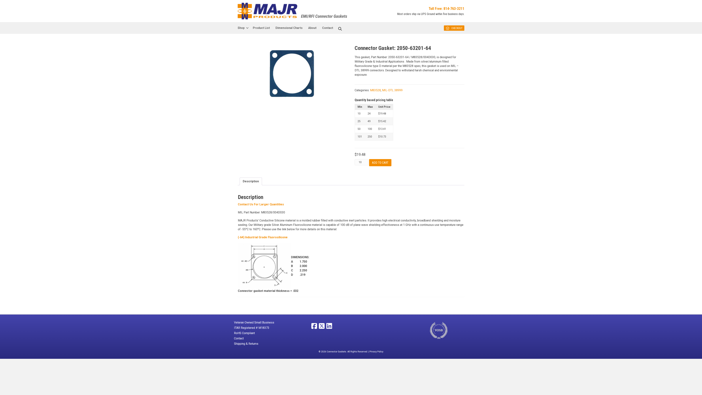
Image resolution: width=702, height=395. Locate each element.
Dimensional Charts (289, 28)
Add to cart (380, 162)
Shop (241, 28)
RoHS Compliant (244, 333)
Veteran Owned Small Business (254, 322)
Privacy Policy (376, 351)
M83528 (375, 90)
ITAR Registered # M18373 (251, 328)
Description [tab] (251, 181)
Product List (261, 28)
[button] (247, 28)
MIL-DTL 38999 (392, 90)
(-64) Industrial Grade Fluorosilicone (263, 237)
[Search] (340, 29)
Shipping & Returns (246, 343)
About (312, 28)
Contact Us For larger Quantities (261, 204)
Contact (327, 28)
